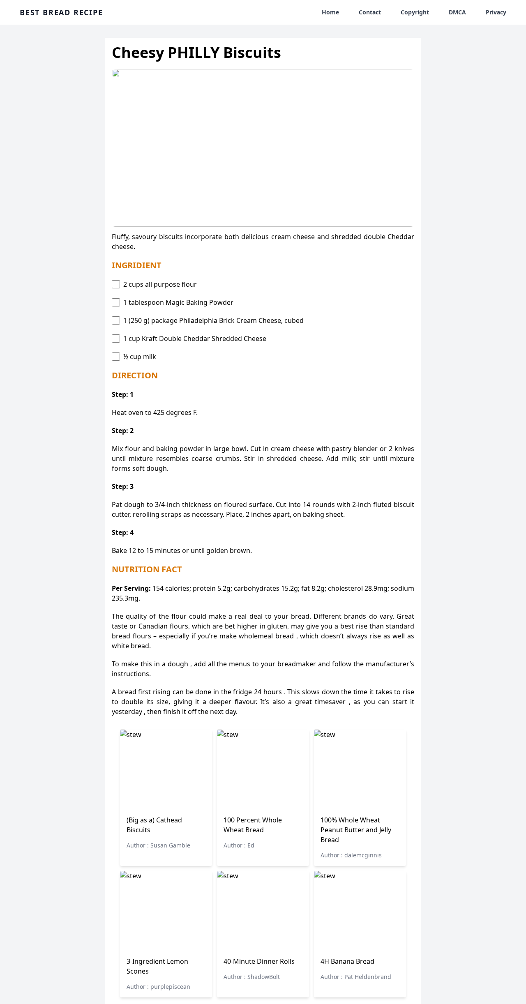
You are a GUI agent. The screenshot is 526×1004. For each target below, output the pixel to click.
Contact (370, 12)
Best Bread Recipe (61, 12)
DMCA (457, 12)
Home (330, 12)
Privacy (496, 12)
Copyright (415, 12)
